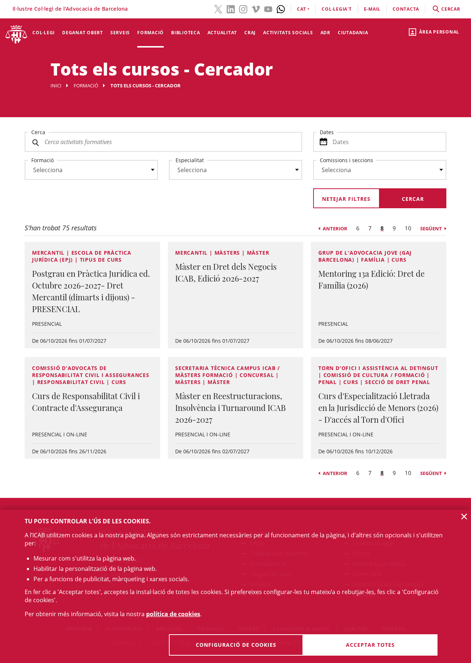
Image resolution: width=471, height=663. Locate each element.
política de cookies (173, 614)
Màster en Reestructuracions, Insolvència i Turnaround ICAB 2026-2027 (230, 407)
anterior (335, 228)
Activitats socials (288, 32)
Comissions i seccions (346, 160)
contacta (406, 9)
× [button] (464, 516)
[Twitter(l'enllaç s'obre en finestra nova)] (218, 8)
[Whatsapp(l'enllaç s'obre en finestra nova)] (281, 8)
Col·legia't (336, 9)
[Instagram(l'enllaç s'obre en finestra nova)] (243, 8)
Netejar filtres (346, 198)
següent (431, 228)
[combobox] (87, 172)
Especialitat (190, 160)
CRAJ (250, 32)
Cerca (38, 132)
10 (408, 228)
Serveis (120, 32)
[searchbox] (91, 170)
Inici (55, 85)
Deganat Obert (82, 32)
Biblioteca (185, 32)
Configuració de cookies (236, 644)
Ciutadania (353, 32)
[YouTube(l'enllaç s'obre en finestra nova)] (268, 8)
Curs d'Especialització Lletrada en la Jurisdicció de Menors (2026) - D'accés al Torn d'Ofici (378, 407)
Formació (150, 32)
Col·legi (43, 32)
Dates (327, 132)
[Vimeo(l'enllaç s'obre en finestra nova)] (256, 8)
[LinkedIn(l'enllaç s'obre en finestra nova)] (231, 8)
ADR (325, 32)
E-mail (372, 9)
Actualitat (222, 32)
